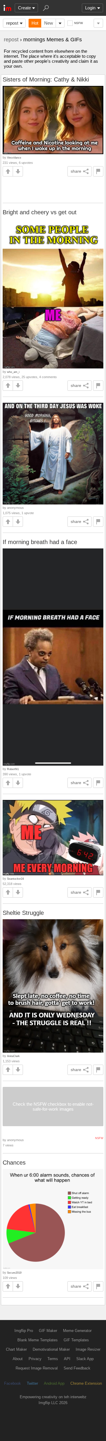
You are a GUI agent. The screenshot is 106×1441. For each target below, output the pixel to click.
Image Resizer (88, 1349)
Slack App (85, 1359)
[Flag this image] (98, 171)
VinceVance (14, 157)
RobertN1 (13, 769)
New (48, 23)
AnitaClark (13, 1056)
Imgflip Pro (23, 1330)
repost (12, 23)
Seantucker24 (15, 878)
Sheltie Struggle (23, 913)
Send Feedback (77, 1368)
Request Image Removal (37, 1368)
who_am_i (13, 371)
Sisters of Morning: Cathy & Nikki (46, 79)
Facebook (12, 1383)
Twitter (32, 1383)
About (18, 1359)
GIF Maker (48, 1330)
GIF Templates (76, 1340)
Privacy (35, 1359)
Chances (14, 1162)
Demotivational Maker (51, 1349)
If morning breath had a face (40, 542)
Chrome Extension (86, 1383)
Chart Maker (16, 1349)
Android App (54, 1383)
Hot (35, 23)
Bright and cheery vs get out (40, 212)
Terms (52, 1359)
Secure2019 (14, 1272)
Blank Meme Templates (37, 1340)
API (67, 1359)
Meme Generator (77, 1330)
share (76, 171)
